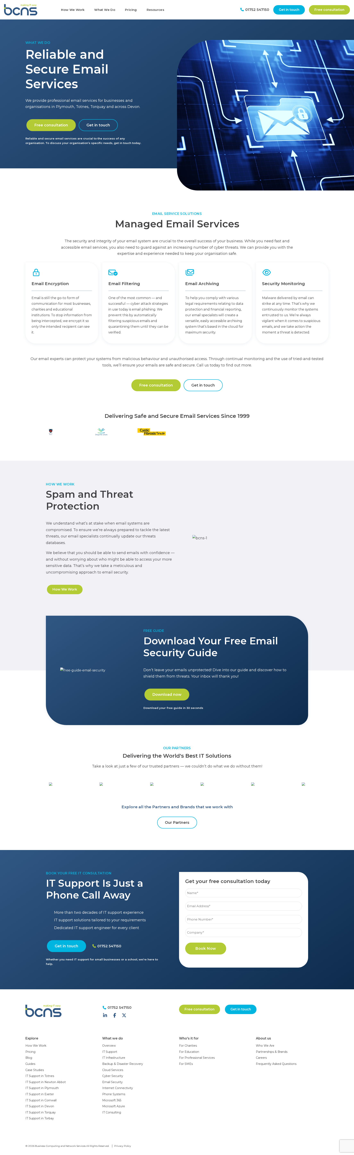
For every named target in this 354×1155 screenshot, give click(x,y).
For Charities (188, 1045)
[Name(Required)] (243, 888)
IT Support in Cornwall (41, 1100)
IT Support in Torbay (39, 1118)
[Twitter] (124, 1015)
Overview (109, 1045)
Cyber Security (112, 1076)
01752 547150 (256, 10)
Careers (261, 1058)
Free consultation (329, 10)
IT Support (109, 1052)
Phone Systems (113, 1094)
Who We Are (265, 1045)
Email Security (112, 1082)
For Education (189, 1052)
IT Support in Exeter (39, 1094)
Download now (167, 694)
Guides (30, 1064)
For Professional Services (197, 1058)
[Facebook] (115, 1015)
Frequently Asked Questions (276, 1064)
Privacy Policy (122, 1145)
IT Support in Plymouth (42, 1088)
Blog (28, 1058)
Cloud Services (112, 1070)
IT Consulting (111, 1112)
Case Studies (34, 1070)
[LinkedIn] (105, 1015)
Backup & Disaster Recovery (122, 1064)
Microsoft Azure (113, 1106)
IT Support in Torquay (40, 1112)
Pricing (131, 10)
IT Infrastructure (113, 1058)
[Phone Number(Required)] (243, 914)
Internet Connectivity (117, 1088)
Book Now (205, 948)
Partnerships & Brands (271, 1052)
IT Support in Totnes (39, 1076)
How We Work (72, 10)
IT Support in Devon (39, 1106)
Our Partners (177, 822)
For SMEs (186, 1064)
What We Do (104, 10)
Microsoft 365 (111, 1100)
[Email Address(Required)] (243, 901)
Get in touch (289, 10)
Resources (155, 10)
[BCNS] (28, 9)
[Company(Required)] (243, 927)
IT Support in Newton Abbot (45, 1082)
